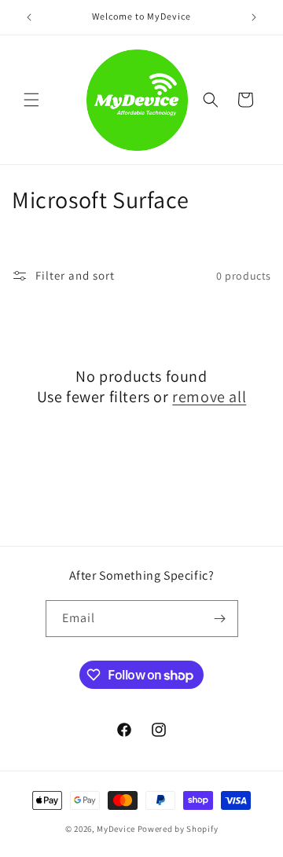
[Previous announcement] (29, 17)
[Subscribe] (220, 618)
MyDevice (116, 828)
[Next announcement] (254, 17)
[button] (31, 99)
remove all (209, 396)
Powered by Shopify (178, 828)
